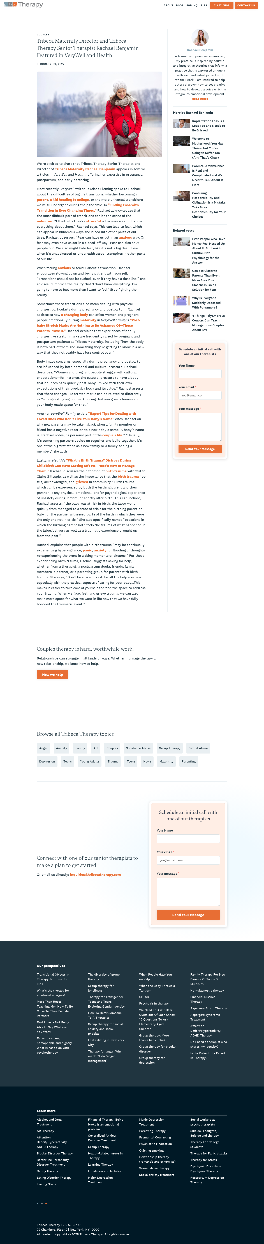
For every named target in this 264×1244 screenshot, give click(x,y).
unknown (44, 221)
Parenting (189, 761)
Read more (200, 99)
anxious (125, 237)
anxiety (100, 550)
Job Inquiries (196, 5)
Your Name (186, 366)
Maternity (166, 761)
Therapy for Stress (203, 1160)
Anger (43, 748)
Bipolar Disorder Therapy (55, 1153)
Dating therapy (47, 1171)
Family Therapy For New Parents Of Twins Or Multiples (207, 979)
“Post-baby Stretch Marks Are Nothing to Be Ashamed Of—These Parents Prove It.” (88, 325)
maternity (88, 320)
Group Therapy (169, 748)
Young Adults (89, 761)
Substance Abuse (138, 748)
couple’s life (112, 435)
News (147, 761)
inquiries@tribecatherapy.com (95, 874)
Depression (47, 761)
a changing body (74, 314)
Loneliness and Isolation (105, 1171)
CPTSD (144, 997)
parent (42, 199)
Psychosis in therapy (154, 1003)
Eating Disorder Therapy (54, 1177)
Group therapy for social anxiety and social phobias (105, 1029)
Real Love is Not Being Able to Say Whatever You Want (53, 1027)
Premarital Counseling (155, 1137)
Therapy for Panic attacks (208, 1153)
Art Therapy (45, 1131)
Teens (67, 761)
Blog (180, 5)
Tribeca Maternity (69, 169)
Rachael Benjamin (100, 169)
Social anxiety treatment (156, 1175)
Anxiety (61, 748)
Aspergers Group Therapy (208, 1008)
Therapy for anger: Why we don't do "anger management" (105, 1056)
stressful (93, 221)
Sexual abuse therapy (154, 1168)
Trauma (113, 761)
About (168, 5)
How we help (52, 674)
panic (87, 550)
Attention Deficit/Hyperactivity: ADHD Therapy (205, 1030)
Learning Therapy (100, 1164)
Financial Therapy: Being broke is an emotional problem (105, 1124)
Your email (187, 387)
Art (95, 748)
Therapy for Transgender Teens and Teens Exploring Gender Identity (106, 1001)
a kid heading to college (69, 199)
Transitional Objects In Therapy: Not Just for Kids (53, 979)
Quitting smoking (151, 1150)
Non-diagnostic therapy (207, 990)
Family (80, 748)
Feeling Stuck (46, 1184)
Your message (190, 409)
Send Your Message (200, 449)
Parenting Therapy (152, 1131)
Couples (43, 34)
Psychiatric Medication (155, 1144)
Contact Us (246, 5)
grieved (82, 482)
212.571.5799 (221, 5)
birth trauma (116, 471)
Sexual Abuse (198, 748)
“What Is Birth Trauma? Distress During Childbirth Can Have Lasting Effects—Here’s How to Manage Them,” (86, 465)
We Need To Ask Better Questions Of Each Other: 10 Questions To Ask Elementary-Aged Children (157, 1019)
